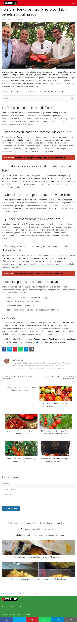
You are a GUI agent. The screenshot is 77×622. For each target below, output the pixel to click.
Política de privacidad (9, 614)
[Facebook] (4, 349)
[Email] (31, 349)
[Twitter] (9, 349)
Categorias (26, 614)
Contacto (19, 614)
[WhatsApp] (20, 349)
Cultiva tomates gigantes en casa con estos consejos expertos (59, 377)
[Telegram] (26, 349)
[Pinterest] (15, 349)
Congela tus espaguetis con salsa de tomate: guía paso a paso (19, 377)
